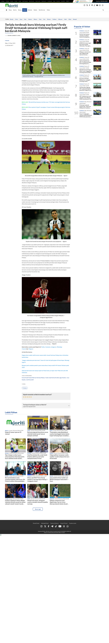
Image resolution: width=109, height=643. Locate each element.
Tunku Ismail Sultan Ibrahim (52, 377)
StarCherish (31, 1)
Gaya (21, 19)
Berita (15, 10)
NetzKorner (42, 10)
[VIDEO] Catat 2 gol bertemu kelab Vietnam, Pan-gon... (85, 44)
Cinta (16, 19)
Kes (44, 19)
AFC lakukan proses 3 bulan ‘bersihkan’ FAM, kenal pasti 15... (85, 97)
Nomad (75, 19)
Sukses (30, 19)
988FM (67, 1)
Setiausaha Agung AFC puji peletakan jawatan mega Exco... (85, 89)
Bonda (11, 19)
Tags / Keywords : (27, 375)
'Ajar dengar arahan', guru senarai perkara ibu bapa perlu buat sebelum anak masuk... (14, 456)
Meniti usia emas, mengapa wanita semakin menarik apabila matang (37, 502)
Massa (35, 19)
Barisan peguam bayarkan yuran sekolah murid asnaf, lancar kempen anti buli (37, 433)
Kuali (54, 1)
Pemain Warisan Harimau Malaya (36, 377)
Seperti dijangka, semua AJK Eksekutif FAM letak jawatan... (85, 115)
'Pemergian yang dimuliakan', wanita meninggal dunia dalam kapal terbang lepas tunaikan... (60, 433)
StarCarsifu (38, 1)
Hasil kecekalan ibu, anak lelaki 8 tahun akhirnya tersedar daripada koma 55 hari (37, 456)
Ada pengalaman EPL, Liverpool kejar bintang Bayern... (85, 62)
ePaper (2, 1)
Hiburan (60, 19)
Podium (54, 19)
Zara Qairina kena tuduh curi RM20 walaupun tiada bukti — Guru (59, 479)
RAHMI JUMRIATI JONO (14, 35)
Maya (10, 10)
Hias (25, 19)
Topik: (24, 384)
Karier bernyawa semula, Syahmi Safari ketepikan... (84, 35)
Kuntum (58, 1)
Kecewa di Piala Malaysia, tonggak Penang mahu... (84, 80)
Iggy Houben (63, 377)
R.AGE (16, 1)
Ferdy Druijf (25, 377)
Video (48, 10)
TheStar (7, 1)
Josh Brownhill (30, 379)
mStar (20, 1)
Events (11, 1)
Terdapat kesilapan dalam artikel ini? (34, 405)
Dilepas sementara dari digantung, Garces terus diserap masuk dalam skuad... (59, 502)
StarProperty (25, 1)
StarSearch (44, 1)
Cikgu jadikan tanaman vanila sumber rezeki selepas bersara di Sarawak (59, 456)
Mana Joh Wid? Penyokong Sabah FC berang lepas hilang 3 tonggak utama (37, 479)
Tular (40, 19)
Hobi (65, 19)
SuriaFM (63, 1)
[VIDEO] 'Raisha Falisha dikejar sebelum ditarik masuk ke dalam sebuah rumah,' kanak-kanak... (15, 502)
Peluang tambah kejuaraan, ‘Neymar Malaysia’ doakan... (85, 106)
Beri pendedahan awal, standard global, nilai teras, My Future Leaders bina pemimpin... (15, 479)
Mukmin (30, 10)
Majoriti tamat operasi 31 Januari (13, 433)
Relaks (35, 10)
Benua (19, 10)
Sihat (70, 19)
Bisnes (49, 19)
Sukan (24, 10)
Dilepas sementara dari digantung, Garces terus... (85, 53)
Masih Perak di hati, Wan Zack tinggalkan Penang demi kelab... (85, 71)
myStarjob (49, 1)
